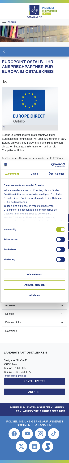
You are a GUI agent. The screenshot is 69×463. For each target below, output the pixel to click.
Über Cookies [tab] (56, 173)
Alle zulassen (34, 274)
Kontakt (9, 313)
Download (11, 331)
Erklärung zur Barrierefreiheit (40, 411)
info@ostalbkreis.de (15, 376)
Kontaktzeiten (35, 381)
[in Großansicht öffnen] (30, 127)
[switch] (60, 239)
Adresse (10, 305)
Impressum (17, 407)
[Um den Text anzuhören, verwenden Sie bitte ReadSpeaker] (34, 81)
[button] (34, 52)
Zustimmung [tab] (12, 173)
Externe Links (13, 322)
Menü (11, 22)
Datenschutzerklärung (45, 407)
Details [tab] (35, 173)
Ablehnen (34, 295)
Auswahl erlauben (34, 284)
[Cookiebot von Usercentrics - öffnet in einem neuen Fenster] (51, 165)
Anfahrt (34, 391)
